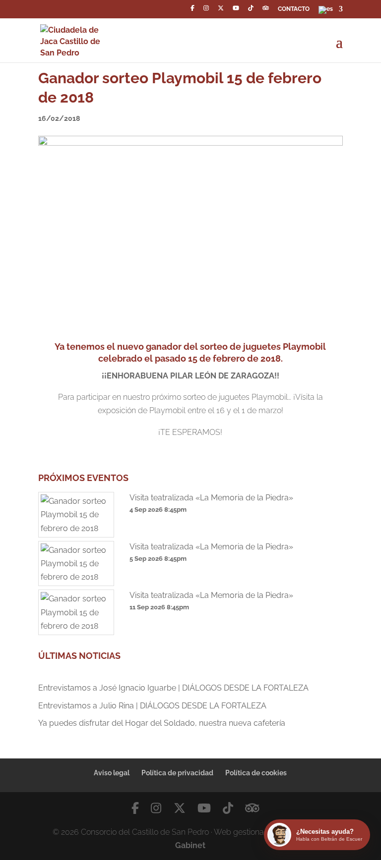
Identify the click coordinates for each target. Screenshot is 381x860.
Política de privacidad (177, 773)
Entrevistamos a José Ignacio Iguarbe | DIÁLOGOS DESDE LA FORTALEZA (173, 688)
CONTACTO (294, 9)
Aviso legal (111, 773)
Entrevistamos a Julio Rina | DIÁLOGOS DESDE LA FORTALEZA (152, 705)
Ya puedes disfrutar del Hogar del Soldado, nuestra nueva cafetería (161, 723)
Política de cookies (256, 773)
